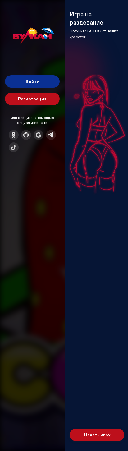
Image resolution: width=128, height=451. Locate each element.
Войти (32, 81)
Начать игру (97, 435)
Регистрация (32, 99)
